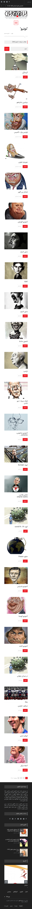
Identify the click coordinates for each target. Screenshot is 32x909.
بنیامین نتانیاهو (22, 102)
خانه (12, 33)
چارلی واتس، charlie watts (22, 496)
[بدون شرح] (16, 240)
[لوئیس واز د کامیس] (16, 121)
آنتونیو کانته (23, 646)
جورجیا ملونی (23, 162)
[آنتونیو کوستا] (16, 605)
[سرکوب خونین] (16, 695)
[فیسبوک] (9, 2)
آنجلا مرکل (24, 766)
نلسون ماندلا (23, 341)
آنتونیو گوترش (23, 222)
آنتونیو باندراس (22, 587)
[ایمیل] (4, 2)
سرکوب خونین (23, 706)
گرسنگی (25, 73)
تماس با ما (6, 906)
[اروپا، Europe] (16, 454)
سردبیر (11, 906)
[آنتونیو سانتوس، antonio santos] (16, 422)
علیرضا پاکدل (27, 885)
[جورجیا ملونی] (16, 151)
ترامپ (25, 371)
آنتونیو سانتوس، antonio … (22, 434)
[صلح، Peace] (16, 545)
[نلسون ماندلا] (16, 330)
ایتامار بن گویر (23, 192)
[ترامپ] (16, 360)
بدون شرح (24, 252)
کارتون (25, 531)
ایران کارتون (20, 900)
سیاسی (25, 77)
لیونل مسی (24, 736)
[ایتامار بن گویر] (16, 181)
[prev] (21, 830)
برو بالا (8, 897)
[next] (21, 854)
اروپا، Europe (23, 465)
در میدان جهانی (22, 676)
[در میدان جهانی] (16, 665)
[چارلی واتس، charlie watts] (16, 483)
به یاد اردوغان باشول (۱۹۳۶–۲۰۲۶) (13, 850)
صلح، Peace (23, 557)
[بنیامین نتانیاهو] (16, 91)
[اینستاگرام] (1, 2)
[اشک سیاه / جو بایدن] (16, 390)
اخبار (18, 833)
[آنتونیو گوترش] (16, 211)
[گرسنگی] (16, 61)
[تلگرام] (7, 2)
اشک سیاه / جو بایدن (22, 402)
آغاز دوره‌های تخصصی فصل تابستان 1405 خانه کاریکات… (13, 830)
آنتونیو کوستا (23, 616)
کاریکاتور (25, 107)
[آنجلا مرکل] (16, 754)
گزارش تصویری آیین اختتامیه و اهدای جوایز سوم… (18, 6)
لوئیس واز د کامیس (21, 132)
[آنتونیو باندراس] (16, 575)
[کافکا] (16, 270)
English (21, 906)
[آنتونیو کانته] (16, 635)
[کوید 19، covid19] (16, 515)
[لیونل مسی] (16, 724)
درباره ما (15, 906)
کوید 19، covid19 (21, 527)
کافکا (26, 282)
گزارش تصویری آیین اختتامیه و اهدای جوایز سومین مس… (12, 840)
